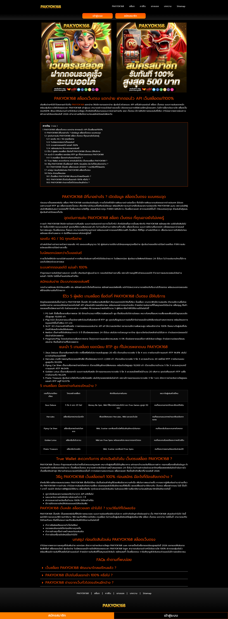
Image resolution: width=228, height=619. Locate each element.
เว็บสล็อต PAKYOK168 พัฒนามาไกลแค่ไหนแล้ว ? (80, 567)
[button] (114, 568)
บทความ (168, 6)
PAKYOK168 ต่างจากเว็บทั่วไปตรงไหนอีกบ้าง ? (79, 582)
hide (54, 126)
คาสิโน (143, 6)
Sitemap (181, 6)
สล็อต (132, 6)
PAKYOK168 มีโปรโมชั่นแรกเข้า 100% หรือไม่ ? (79, 575)
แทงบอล (155, 6)
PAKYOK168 (118, 6)
